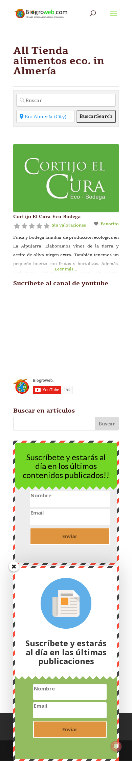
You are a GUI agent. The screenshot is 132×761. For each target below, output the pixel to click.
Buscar (96, 116)
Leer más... (66, 269)
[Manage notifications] (116, 746)
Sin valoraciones (69, 225)
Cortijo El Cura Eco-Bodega (47, 216)
